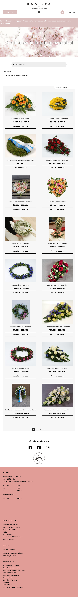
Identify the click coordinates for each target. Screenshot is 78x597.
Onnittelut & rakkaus (11, 525)
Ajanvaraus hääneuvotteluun (14, 570)
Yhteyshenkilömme (10, 573)
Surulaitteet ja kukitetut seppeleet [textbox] (16, 75)
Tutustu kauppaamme (11, 568)
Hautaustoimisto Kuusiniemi (13, 587)
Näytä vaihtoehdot (20, 126)
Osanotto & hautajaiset (11, 527)
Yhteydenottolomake (11, 565)
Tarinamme (7, 577)
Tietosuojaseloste (9, 556)
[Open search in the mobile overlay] (39, 64)
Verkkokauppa (8, 539)
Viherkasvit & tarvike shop (13, 537)
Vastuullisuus (8, 585)
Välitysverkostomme (11, 575)
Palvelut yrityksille (9, 549)
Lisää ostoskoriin (20, 168)
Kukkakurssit (7, 534)
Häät (5, 532)
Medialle (6, 582)
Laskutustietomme (10, 580)
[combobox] (39, 75)
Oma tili (10, 12)
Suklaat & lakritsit (9, 529)
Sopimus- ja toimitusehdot (13, 553)
